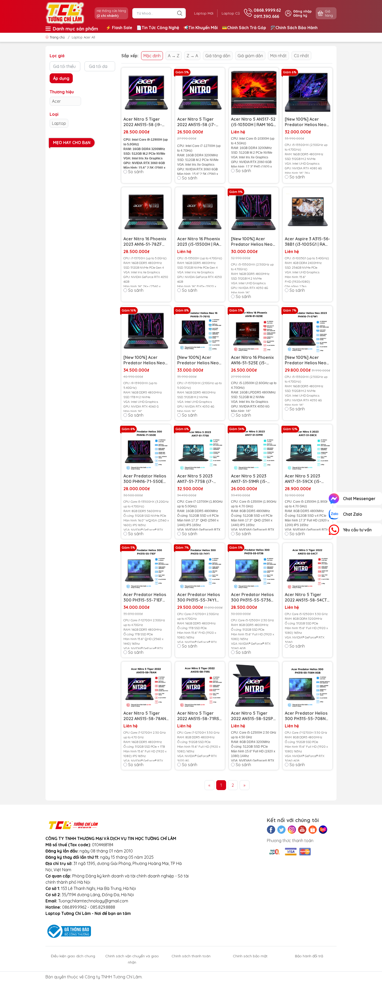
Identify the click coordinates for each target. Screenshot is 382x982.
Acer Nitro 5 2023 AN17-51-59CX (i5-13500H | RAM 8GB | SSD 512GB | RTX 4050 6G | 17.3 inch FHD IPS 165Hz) (307, 478)
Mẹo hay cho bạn (71, 142)
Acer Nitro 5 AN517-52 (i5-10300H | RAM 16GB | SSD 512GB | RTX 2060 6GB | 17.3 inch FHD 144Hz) (253, 122)
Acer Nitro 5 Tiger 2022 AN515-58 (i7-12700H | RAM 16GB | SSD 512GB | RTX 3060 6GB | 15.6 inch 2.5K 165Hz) (199, 122)
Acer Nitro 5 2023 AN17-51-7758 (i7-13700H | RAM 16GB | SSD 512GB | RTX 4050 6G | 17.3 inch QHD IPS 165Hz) (199, 478)
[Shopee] (312, 829)
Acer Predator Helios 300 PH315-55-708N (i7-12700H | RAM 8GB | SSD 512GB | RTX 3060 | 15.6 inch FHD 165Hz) (306, 715)
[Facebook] (271, 829)
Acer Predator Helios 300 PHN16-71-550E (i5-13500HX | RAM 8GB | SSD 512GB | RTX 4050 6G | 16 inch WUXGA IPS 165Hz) (145, 478)
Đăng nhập (302, 11)
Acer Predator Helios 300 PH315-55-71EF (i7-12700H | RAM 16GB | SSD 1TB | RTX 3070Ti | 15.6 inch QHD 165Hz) (145, 597)
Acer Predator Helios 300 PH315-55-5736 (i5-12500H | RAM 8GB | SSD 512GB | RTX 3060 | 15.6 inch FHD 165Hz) (253, 597)
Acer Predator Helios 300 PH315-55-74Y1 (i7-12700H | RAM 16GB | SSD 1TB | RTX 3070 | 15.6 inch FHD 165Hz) (199, 597)
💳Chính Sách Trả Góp (244, 27)
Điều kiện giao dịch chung (73, 956)
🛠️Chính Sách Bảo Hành (294, 27)
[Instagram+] (292, 829)
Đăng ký (300, 15)
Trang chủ (57, 37)
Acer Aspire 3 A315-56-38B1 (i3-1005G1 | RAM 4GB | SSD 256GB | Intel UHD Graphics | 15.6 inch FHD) (307, 241)
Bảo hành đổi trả (309, 956)
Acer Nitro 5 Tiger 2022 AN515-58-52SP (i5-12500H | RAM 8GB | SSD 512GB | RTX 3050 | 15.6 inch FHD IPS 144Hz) (253, 715)
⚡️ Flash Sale (119, 27)
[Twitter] (281, 829)
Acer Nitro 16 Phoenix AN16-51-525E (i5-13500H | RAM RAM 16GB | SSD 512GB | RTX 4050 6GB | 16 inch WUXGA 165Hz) (253, 360)
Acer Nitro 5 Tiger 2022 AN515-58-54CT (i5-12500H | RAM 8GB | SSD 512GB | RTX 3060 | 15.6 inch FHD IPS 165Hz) (306, 597)
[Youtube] (302, 829)
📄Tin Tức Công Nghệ (157, 27)
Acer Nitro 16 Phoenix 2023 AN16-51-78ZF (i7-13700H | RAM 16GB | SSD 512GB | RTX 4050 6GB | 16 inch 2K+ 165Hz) (145, 241)
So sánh (135, 171)
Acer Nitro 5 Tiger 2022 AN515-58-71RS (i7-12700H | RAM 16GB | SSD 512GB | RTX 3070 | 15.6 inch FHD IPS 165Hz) (199, 715)
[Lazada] (323, 829)
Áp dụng (61, 78)
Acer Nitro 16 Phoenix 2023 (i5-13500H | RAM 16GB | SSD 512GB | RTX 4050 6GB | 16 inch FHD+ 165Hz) (200, 241)
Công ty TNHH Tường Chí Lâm (113, 976)
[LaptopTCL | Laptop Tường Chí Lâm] (64, 12)
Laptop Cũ (231, 13)
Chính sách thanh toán (191, 956)
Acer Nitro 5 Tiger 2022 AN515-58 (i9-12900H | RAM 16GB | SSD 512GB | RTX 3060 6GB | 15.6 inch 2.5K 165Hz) (145, 122)
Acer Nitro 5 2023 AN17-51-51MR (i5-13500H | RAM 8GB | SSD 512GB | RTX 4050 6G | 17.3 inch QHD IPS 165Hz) (253, 478)
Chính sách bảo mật (250, 956)
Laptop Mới (203, 13)
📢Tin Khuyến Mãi (200, 27)
